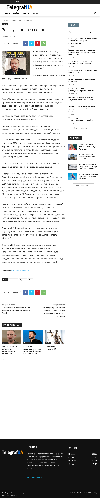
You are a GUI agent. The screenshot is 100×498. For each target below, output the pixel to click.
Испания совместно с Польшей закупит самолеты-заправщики (81, 99)
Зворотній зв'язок (34, 477)
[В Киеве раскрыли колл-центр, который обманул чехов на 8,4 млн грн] (72, 167)
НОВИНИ (73, 25)
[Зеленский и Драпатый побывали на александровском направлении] (11, 337)
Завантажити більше (82, 128)
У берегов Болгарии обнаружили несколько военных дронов (81, 62)
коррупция (13, 280)
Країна (12, 20)
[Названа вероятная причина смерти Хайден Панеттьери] (72, 147)
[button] (95, 13)
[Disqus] (33, 400)
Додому (5, 20)
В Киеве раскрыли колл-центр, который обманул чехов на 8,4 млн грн (88, 167)
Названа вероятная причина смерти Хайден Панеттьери (88, 147)
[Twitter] (31, 43)
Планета (27, 343)
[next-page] (7, 359)
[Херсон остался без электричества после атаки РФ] (72, 157)
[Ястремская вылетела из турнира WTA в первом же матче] (72, 176)
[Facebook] (25, 43)
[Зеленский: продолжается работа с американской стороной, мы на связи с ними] (33, 337)
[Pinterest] (37, 43)
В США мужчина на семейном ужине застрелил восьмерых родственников (82, 41)
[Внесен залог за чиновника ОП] (55, 337)
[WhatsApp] (43, 43)
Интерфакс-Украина (20, 271)
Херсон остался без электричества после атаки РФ (87, 157)
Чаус (30, 280)
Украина (23, 280)
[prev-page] (3, 359)
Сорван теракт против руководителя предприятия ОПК (81, 89)
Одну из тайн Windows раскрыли (81, 32)
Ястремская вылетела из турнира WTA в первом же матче (88, 177)
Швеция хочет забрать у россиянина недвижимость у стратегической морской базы (82, 52)
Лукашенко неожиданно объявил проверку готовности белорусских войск (82, 109)
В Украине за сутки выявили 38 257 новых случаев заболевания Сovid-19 (16, 310)
